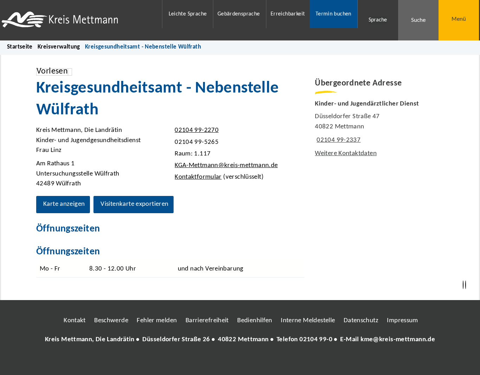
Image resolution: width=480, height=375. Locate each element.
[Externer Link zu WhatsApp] (271, 361)
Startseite (20, 47)
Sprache (378, 20)
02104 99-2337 (338, 140)
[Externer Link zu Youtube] (255, 361)
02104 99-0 (315, 339)
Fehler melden (157, 320)
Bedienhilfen (254, 320)
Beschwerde (111, 320)
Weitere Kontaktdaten (346, 153)
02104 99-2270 (196, 130)
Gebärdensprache (239, 14)
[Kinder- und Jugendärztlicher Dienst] (379, 129)
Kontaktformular (198, 177)
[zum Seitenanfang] (465, 285)
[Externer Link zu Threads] (223, 361)
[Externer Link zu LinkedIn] (239, 361)
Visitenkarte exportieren (134, 204)
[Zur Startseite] (77, 20)
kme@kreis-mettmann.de (398, 339)
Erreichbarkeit (288, 14)
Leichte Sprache (188, 14)
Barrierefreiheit (207, 320)
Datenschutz (361, 320)
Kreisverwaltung (59, 47)
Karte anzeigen (64, 204)
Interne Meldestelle (308, 320)
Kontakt (75, 320)
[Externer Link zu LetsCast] (287, 361)
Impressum (402, 320)
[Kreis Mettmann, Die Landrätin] (240, 340)
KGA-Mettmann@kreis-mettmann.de (225, 165)
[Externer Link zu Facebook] (192, 361)
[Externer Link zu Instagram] (208, 361)
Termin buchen (333, 14)
